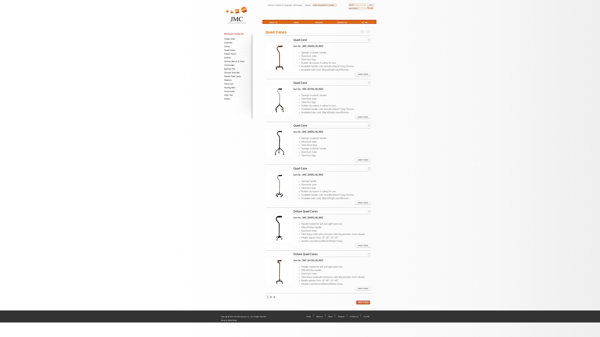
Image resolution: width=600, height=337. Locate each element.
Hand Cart (228, 84)
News (330, 316)
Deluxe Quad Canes (305, 211)
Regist (370, 7)
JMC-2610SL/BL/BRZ (312, 260)
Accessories (229, 91)
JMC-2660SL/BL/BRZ (312, 46)
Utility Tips (228, 95)
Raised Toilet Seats (232, 76)
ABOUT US (273, 22)
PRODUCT (319, 22)
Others (227, 99)
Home (308, 316)
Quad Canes (229, 50)
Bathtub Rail (229, 69)
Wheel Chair (229, 39)
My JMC (367, 316)
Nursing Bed (229, 87)
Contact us (354, 316)
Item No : (297, 46)
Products (341, 316)
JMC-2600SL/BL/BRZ (312, 218)
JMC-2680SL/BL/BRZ (312, 132)
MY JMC (365, 22)
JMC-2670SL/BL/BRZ (312, 89)
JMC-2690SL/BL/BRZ (312, 175)
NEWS (296, 22)
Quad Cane (300, 40)
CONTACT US (342, 22)
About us (319, 316)
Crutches (228, 42)
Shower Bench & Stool (234, 61)
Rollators (228, 80)
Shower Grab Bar (232, 72)
